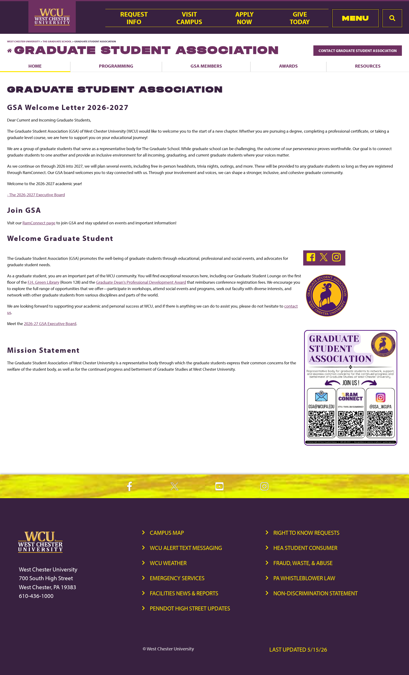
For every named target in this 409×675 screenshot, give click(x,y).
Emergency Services (177, 578)
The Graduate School (57, 41)
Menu (355, 18)
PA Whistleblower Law (304, 578)
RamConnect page (38, 223)
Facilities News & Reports (184, 593)
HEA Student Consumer (305, 547)
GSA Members (206, 66)
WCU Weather (168, 562)
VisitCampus (189, 18)
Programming (116, 66)
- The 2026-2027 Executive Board (36, 194)
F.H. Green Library (43, 282)
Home (35, 66)
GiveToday (300, 18)
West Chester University (23, 41)
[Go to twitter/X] (324, 260)
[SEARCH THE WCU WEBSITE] (392, 18)
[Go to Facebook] (312, 260)
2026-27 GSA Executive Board (50, 323)
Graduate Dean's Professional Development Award (141, 282)
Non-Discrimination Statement (315, 593)
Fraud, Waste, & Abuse (303, 562)
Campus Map (167, 532)
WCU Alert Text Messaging (186, 547)
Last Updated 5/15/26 (298, 649)
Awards (288, 66)
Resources (368, 66)
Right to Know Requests (306, 532)
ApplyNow (244, 18)
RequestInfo (134, 18)
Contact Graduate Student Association (358, 50)
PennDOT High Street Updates (190, 608)
